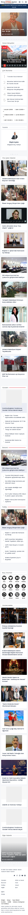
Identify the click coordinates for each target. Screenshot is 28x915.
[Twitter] (14, 875)
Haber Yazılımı (10, 871)
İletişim (3, 900)
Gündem (3, 880)
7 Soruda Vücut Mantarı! (14, 5)
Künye (8, 900)
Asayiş (3, 894)
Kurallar (3, 902)
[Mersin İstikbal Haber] (9, 2)
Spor (16, 887)
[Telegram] (25, 875)
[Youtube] (22, 875)
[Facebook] (17, 875)
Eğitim (2, 892)
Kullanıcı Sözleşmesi (18, 902)
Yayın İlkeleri (15, 900)
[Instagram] (19, 875)
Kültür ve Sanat (19, 880)
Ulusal (17, 885)
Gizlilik (9, 902)
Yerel (16, 883)
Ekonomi (3, 883)
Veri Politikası (5, 904)
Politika (3, 885)
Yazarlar (5, 127)
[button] (4, 39)
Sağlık (3, 887)
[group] (14, 140)
